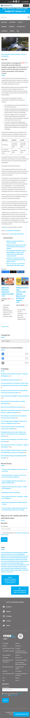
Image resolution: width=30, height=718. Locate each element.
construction (4, 554)
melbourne (18, 559)
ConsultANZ (5, 643)
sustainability (14, 566)
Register (17, 678)
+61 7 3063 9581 (25, 1)
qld (14, 561)
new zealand (7, 561)
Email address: (4, 526)
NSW (12, 54)
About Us (17, 643)
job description (23, 558)
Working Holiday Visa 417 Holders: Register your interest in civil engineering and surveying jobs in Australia (13, 434)
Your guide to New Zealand (19, 667)
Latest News (12, 22)
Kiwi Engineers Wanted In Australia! (11, 380)
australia (12, 552)
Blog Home (4, 22)
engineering (21, 554)
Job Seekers (5, 657)
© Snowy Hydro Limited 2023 (12, 230)
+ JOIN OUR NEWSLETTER (21, 714)
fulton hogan (14, 556)
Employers (5, 671)
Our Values (17, 648)
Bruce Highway (24, 552)
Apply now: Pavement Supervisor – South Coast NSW (7, 291)
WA (26, 568)
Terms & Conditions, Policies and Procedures (20, 663)
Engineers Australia (6, 556)
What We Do (18, 646)
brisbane (17, 552)
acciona (3, 552)
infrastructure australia (7, 558)
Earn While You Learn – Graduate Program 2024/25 (21, 652)
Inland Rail (16, 558)
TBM (5, 568)
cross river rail (14, 554)
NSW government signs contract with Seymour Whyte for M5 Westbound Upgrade (16, 246)
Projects (20, 22)
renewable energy (18, 563)
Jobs (18, 31)
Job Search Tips (21, 26)
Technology (4, 31)
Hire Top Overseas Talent (8, 673)
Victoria (23, 568)
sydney (20, 566)
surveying (8, 566)
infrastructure (24, 556)
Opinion (12, 31)
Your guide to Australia (8, 667)
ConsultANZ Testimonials (8, 651)
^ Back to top (4, 326)
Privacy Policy (4, 534)
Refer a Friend (18, 657)
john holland (4, 559)
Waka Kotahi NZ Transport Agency (10, 570)
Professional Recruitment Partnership (21, 674)
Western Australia (23, 570)
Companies (3, 26)
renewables (17, 54)
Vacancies (17, 655)
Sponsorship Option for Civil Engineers (8, 661)
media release (11, 559)
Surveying (11, 26)
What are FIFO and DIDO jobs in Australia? (13, 407)
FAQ (3, 678)
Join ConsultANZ (6, 655)
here (5, 227)
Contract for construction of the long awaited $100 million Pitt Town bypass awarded (16, 259)
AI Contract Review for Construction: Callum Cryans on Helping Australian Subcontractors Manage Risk (14, 385)
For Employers (18, 671)
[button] (26, 5)
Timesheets (10, 1)
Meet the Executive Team (8, 648)
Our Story (5, 646)
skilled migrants (21, 565)
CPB (9, 554)
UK (20, 568)
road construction (12, 565)
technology (10, 568)
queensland (19, 561)
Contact (17, 680)
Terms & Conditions (22, 533)
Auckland (7, 552)
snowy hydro (4, 56)
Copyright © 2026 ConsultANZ (12, 712)
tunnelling (16, 568)
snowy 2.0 (23, 54)
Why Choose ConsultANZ (21, 660)
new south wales (6, 54)
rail (9, 563)
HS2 (20, 556)
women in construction (7, 572)
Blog (4, 680)
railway (12, 563)
